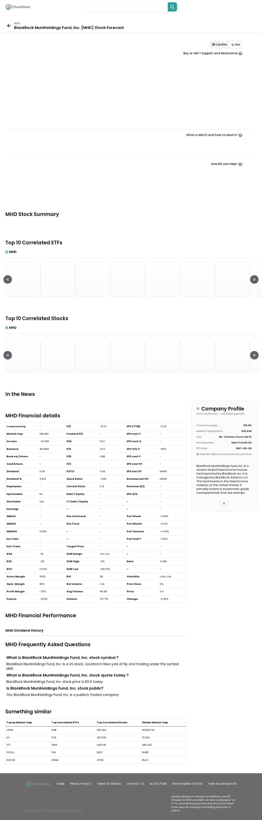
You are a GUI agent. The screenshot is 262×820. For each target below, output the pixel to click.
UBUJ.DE (147, 745)
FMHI (54, 745)
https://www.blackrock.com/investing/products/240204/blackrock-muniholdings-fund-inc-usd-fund (231, 454)
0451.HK (101, 745)
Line (237, 44)
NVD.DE (11, 760)
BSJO (145, 760)
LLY (8, 737)
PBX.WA (101, 730)
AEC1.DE (101, 737)
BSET (100, 752)
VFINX (10, 730)
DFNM (55, 760)
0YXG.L (10, 752)
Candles (221, 44)
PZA (54, 737)
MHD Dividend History (24, 630)
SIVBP (145, 752)
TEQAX (146, 737)
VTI (8, 745)
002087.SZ (148, 730)
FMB (54, 730)
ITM (54, 752)
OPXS (100, 760)
